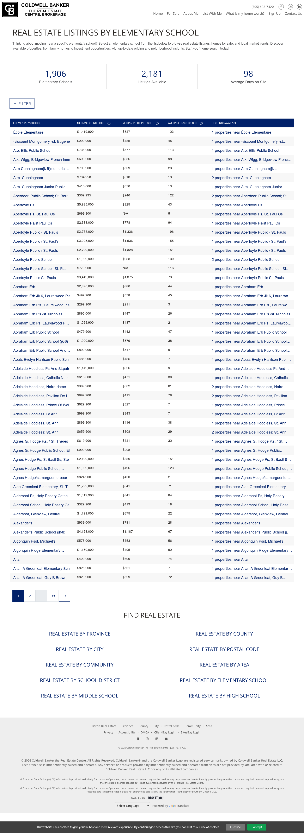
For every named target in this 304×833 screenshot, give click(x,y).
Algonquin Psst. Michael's (34, 541)
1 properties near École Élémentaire (241, 132)
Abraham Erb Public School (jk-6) (40, 341)
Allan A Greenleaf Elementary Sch (41, 568)
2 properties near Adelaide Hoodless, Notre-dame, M (248, 386)
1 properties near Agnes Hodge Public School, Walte (250, 468)
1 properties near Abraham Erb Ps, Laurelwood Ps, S (251, 323)
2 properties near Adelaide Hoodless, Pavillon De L (249, 395)
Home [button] (158, 13)
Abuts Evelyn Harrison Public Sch (41, 359)
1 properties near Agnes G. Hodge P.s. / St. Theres (247, 441)
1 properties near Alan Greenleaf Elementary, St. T (252, 486)
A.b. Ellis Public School (32, 150)
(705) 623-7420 (263, 7)
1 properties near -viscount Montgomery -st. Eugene (248, 141)
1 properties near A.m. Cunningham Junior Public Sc (247, 186)
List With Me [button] (212, 13)
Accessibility (126, 732)
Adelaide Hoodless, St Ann (35, 413)
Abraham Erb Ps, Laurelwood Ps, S (40, 323)
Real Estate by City (79, 649)
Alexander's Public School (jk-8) (39, 532)
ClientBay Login (165, 732)
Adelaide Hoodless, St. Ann (36, 422)
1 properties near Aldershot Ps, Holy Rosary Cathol (248, 495)
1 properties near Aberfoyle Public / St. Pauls (249, 250)
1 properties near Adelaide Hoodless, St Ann (248, 413)
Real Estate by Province (79, 633)
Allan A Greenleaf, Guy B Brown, (40, 577)
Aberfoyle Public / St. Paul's (36, 241)
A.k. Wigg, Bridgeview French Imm (41, 159)
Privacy (108, 732)
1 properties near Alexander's (236, 522)
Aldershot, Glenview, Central (36, 513)
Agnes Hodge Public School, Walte (36, 468)
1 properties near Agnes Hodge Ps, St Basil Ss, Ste (251, 459)
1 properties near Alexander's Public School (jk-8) (251, 532)
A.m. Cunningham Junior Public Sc (39, 186)
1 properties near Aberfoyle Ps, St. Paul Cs (247, 213)
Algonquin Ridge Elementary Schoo (36, 550)
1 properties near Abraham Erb (237, 286)
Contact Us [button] (293, 13)
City (156, 726)
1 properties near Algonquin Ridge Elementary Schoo (250, 550)
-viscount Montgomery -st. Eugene (41, 141)
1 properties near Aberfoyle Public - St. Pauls (249, 232)
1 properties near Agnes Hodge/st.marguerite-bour (250, 477)
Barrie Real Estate (104, 726)
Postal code (172, 726)
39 (53, 596)
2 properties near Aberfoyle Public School (246, 259)
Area (209, 726)
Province (127, 726)
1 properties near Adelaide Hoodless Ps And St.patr (248, 368)
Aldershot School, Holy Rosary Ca (41, 504)
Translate (182, 806)
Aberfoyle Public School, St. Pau (40, 268)
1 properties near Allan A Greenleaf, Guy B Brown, (247, 577)
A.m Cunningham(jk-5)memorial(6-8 (41, 168)
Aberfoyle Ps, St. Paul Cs (34, 213)
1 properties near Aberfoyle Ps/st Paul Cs (246, 223)
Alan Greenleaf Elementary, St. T (40, 486)
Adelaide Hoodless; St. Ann (36, 432)
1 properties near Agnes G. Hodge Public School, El (246, 450)
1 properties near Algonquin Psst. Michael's (247, 541)
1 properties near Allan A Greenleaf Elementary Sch (251, 568)
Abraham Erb (24, 286)
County (143, 726)
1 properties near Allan (230, 559)
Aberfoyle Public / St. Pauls (35, 250)
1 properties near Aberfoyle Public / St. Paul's (249, 241)
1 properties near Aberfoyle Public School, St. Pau (249, 268)
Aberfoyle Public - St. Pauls (35, 232)
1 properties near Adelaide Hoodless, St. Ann (249, 422)
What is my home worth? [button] (245, 13)
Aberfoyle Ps (23, 204)
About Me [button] (191, 13)
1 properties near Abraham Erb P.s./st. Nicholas (251, 313)
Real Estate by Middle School (79, 695)
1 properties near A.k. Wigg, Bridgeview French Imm (251, 159)
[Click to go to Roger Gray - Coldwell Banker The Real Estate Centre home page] (35, 9)
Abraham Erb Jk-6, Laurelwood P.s (41, 295)
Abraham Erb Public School (36, 332)
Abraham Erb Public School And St (39, 350)
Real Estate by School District (80, 680)
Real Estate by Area (224, 664)
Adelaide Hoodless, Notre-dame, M (40, 386)
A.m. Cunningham (28, 177)
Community (193, 726)
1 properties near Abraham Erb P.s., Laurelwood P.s (251, 305)
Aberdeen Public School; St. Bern (40, 195)
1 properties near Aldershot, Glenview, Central (250, 513)
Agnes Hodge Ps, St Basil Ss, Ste (41, 459)
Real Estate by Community (80, 664)
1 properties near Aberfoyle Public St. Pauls (248, 277)
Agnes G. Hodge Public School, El (41, 450)
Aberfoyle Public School (33, 259)
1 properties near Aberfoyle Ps (237, 204)
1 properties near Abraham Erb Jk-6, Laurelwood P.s (252, 295)
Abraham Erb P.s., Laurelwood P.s (41, 304)
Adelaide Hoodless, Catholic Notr (40, 377)
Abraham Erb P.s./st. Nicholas (37, 313)
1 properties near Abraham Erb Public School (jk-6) (249, 341)
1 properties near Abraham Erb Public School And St (249, 350)
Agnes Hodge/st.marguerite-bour (40, 477)
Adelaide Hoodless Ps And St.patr (41, 368)
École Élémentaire (28, 132)
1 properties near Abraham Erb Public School (249, 332)
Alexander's (22, 522)
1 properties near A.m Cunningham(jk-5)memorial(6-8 (243, 168)
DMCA (145, 732)
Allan (17, 559)
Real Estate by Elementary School (224, 680)
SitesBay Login (191, 732)
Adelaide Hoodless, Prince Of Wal (41, 404)
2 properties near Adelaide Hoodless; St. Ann (249, 432)
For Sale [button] (173, 13)
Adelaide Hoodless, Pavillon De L (40, 395)
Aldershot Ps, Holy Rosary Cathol (40, 495)
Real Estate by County (224, 633)
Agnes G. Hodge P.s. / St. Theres (40, 441)
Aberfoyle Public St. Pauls (34, 277)
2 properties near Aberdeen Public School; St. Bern (249, 195)
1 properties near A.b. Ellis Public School (245, 150)
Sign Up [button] (275, 13)
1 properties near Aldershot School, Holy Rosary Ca (252, 504)
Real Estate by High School (224, 695)
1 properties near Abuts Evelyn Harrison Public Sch (250, 359)
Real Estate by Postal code (224, 649)
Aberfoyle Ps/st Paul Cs (32, 223)
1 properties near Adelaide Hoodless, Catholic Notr (250, 377)
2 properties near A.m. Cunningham (241, 177)
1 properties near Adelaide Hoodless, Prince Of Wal (251, 405)
